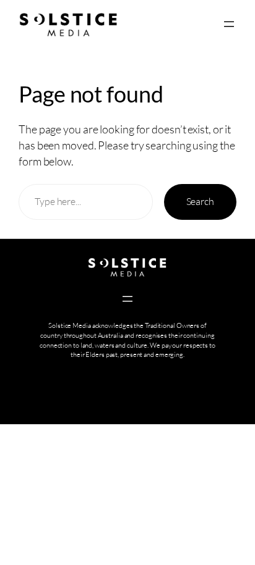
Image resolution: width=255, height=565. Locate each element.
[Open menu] (229, 24)
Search (200, 201)
